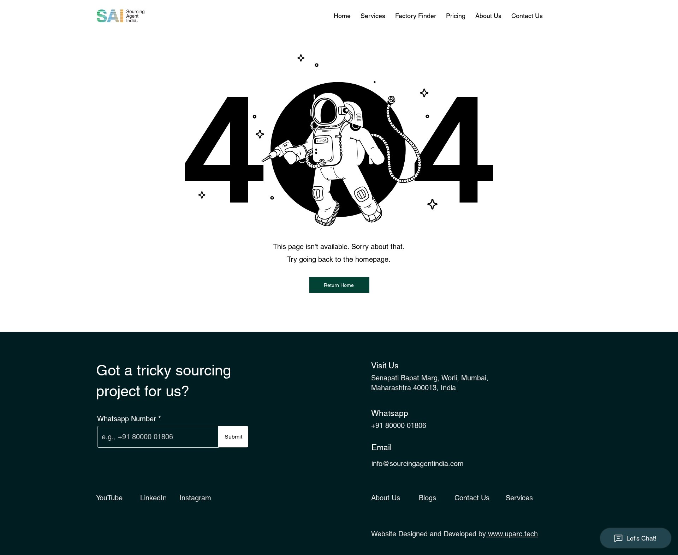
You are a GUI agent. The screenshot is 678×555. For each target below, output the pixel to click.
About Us (385, 498)
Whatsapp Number (126, 418)
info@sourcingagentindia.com (417, 463)
